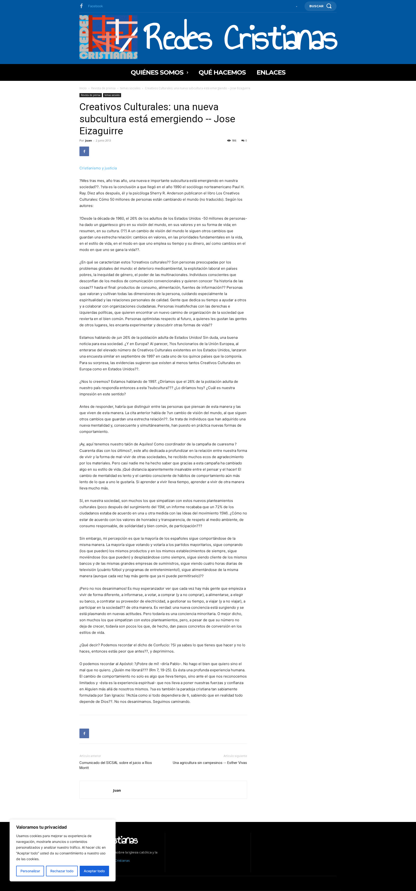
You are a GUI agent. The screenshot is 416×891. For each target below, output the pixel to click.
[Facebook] (81, 6)
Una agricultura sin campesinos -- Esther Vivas (210, 763)
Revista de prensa (103, 88)
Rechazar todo (61, 871)
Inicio (83, 88)
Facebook (95, 6)
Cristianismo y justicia (98, 168)
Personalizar (30, 871)
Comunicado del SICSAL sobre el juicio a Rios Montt (115, 765)
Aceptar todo (94, 871)
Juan (88, 140)
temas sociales (130, 88)
